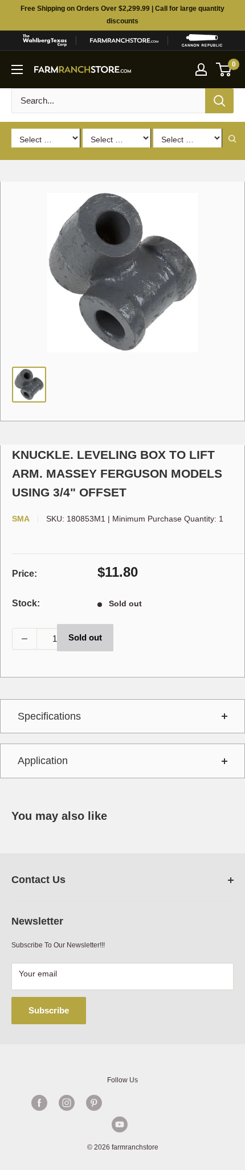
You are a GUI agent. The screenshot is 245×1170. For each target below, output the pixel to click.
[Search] (219, 100)
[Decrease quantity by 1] (24, 639)
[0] (224, 69)
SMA (21, 518)
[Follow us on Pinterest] (94, 1103)
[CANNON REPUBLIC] (202, 40)
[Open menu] (17, 69)
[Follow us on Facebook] (39, 1103)
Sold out (85, 637)
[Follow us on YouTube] (119, 1124)
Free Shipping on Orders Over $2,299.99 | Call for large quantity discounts (122, 15)
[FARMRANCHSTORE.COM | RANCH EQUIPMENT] (124, 40)
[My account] (201, 69)
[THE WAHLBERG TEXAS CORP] (44, 40)
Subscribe (48, 1010)
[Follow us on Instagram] (67, 1103)
